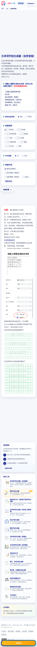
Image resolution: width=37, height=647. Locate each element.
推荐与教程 (11, 631)
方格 (10, 138)
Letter (25, 155)
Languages (30, 3)
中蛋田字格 (12, 142)
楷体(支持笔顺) (11, 169)
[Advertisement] (18, 33)
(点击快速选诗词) (20, 86)
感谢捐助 (30, 631)
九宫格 (22, 138)
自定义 (27, 177)
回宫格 (26, 134)
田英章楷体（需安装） (13, 177)
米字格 (23, 129)
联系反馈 (3, 634)
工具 (7, 8)
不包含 (29, 116)
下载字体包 (8, 181)
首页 (2, 8)
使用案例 (17, 631)
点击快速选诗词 (9, 240)
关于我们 (3, 631)
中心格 (11, 146)
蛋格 (25, 142)
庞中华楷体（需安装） (13, 173)
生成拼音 (18, 643)
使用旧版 (21, 3)
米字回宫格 (12, 134)
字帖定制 (24, 631)
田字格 (11, 129)
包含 (21, 116)
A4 (18, 155)
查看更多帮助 (8, 468)
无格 (19, 146)
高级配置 (6, 190)
